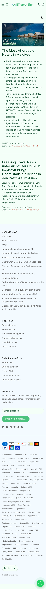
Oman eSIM (35, 545)
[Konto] (37, 4)
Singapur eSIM (22, 469)
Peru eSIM (6, 548)
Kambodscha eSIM (24, 494)
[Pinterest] (22, 427)
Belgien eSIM (25, 491)
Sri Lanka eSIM (26, 555)
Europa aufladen (10, 366)
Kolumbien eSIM (8, 505)
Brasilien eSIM (37, 476)
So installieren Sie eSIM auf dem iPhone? (21, 290)
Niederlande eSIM (9, 541)
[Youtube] (14, 427)
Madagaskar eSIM (9, 537)
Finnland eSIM (21, 480)
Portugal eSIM (7, 552)
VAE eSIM (39, 555)
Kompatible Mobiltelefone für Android (20, 253)
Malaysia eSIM (36, 469)
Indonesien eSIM (8, 458)
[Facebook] (7, 427)
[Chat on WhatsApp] (40, 583)
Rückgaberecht (9, 325)
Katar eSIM (20, 552)
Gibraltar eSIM (37, 523)
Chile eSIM (28, 498)
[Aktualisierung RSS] (42, 17)
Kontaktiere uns (9, 240)
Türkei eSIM (6, 462)
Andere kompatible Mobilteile (16, 257)
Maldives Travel (31, 146)
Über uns (6, 236)
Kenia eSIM (19, 530)
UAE (40, 210)
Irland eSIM (32, 527)
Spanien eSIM (7, 476)
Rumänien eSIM (34, 552)
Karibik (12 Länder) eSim (11, 498)
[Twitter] (3, 427)
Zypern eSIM (21, 509)
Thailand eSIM (37, 458)
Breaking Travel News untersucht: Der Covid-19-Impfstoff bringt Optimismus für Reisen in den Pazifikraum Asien (22, 170)
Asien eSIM (7, 371)
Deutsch (8, 568)
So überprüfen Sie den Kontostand (18, 273)
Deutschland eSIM (9, 523)
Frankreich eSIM (24, 465)
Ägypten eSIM (33, 516)
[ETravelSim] (23, 4)
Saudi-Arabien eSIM (10, 555)
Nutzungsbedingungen (13, 333)
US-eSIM (33, 455)
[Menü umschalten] (3, 4)
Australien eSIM (8, 465)
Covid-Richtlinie (9, 342)
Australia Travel (18, 210)
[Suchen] (8, 4)
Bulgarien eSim (8, 494)
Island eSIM (20, 527)
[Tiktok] (18, 427)
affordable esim (18, 146)
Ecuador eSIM (19, 516)
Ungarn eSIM (7, 527)
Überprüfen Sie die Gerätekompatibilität (21, 262)
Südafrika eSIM (20, 462)
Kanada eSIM (19, 473)
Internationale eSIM (11, 379)
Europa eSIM (8, 362)
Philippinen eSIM (19, 548)
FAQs (4, 244)
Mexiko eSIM (23, 458)
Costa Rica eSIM (24, 505)
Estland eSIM (7, 480)
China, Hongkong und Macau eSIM (16, 501)
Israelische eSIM (22, 476)
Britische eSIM (21, 455)
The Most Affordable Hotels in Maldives (18, 52)
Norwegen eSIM (21, 545)
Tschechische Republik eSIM (13, 512)
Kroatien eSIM (7, 509)
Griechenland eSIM (35, 473)
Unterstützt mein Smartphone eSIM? (19, 294)
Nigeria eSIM (7, 545)
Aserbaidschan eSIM (10, 487)
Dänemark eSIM (34, 512)
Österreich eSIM (30, 483)
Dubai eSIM (6, 516)
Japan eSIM (34, 462)
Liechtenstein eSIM (9, 534)
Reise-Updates (9, 346)
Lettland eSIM (32, 530)
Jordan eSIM (7, 530)
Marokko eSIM (25, 537)
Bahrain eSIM (26, 487)
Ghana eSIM (24, 523)
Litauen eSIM (25, 534)
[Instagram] (11, 427)
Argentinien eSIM (37, 480)
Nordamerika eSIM (11, 375)
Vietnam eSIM (7, 469)
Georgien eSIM (21, 519)
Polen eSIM (34, 548)
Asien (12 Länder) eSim (11, 483)
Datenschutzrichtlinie (12, 338)
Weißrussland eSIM (9, 491)
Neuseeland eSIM (26, 541)
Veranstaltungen (10, 278)
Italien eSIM (6, 473)
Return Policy (8, 329)
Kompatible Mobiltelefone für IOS (18, 249)
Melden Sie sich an (15, 419)
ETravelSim (13, 575)
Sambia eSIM (7, 559)
